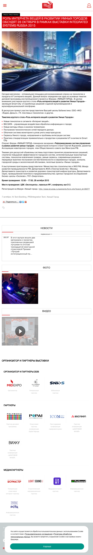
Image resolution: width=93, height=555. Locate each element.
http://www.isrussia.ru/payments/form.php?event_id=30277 (64, 189)
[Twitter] (23, 201)
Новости (47, 228)
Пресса (5, 14)
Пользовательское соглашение (38, 534)
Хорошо (47, 546)
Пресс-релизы (14, 14)
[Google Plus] (25, 201)
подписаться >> (46, 234)
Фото (46, 268)
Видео (46, 311)
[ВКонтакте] (20, 201)
